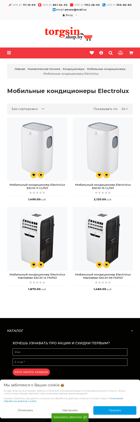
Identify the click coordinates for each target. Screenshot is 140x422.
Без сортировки (25, 109)
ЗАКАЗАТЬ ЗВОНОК (68, 417)
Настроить (70, 410)
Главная (20, 69)
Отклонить (25, 410)
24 (123, 109)
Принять (115, 410)
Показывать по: (106, 109)
